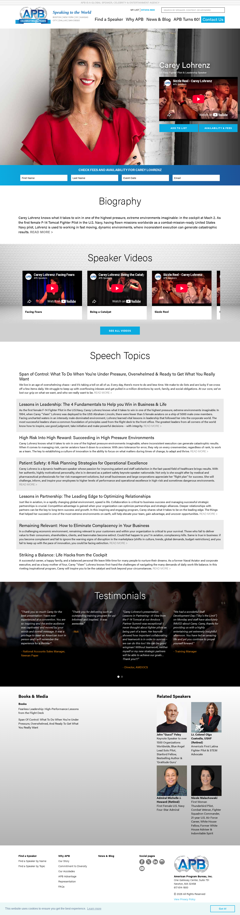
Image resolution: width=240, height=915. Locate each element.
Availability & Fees (218, 127)
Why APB (135, 19)
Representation (67, 881)
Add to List (179, 127)
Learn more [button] (94, 908)
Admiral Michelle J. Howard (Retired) (169, 800)
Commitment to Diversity (72, 866)
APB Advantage (67, 876)
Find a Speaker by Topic (31, 866)
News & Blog (158, 19)
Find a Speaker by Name (32, 861)
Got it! (222, 908)
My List (135, 9)
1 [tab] (118, 677)
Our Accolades (66, 871)
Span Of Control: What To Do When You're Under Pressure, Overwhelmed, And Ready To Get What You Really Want (48, 723)
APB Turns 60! (187, 19)
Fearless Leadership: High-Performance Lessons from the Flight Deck (48, 711)
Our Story (63, 861)
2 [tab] (122, 677)
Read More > (41, 232)
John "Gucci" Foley (169, 734)
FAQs (61, 886)
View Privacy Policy (184, 899)
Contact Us (213, 19)
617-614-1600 (148, 9)
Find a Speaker (109, 19)
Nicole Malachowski (204, 798)
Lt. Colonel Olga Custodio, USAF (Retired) (201, 738)
